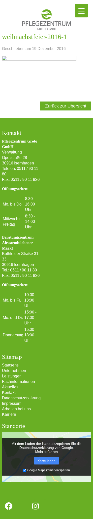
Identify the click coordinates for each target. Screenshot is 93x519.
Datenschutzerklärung (21, 398)
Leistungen (12, 376)
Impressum (11, 403)
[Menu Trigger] (81, 10)
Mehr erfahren (46, 452)
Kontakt (8, 392)
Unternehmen (14, 370)
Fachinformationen (18, 381)
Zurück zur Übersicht (65, 106)
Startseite (10, 365)
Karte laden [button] (46, 461)
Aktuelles (10, 387)
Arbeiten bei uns (16, 409)
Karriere (9, 414)
